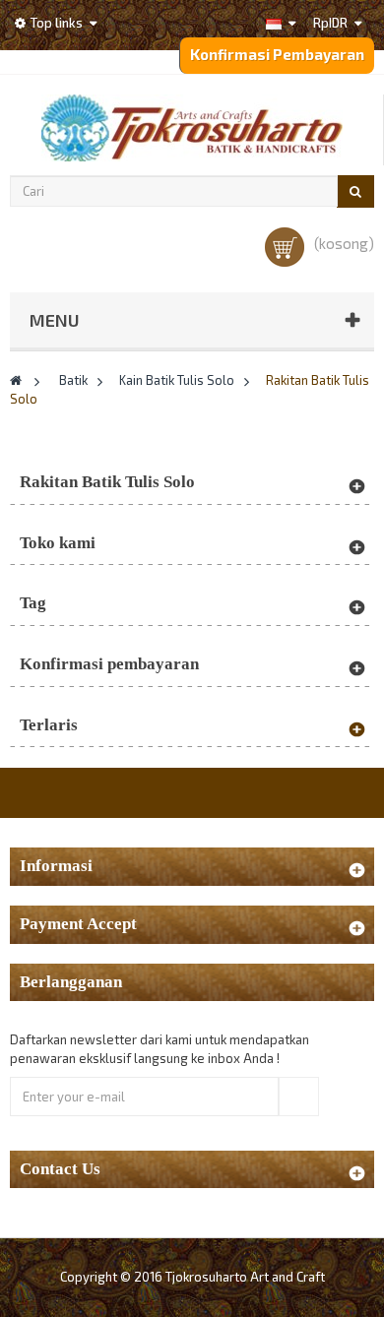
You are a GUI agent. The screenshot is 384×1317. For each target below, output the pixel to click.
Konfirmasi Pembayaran (277, 54)
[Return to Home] (16, 380)
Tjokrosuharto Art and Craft (245, 1277)
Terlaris (49, 725)
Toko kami (58, 542)
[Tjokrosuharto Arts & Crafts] (192, 127)
